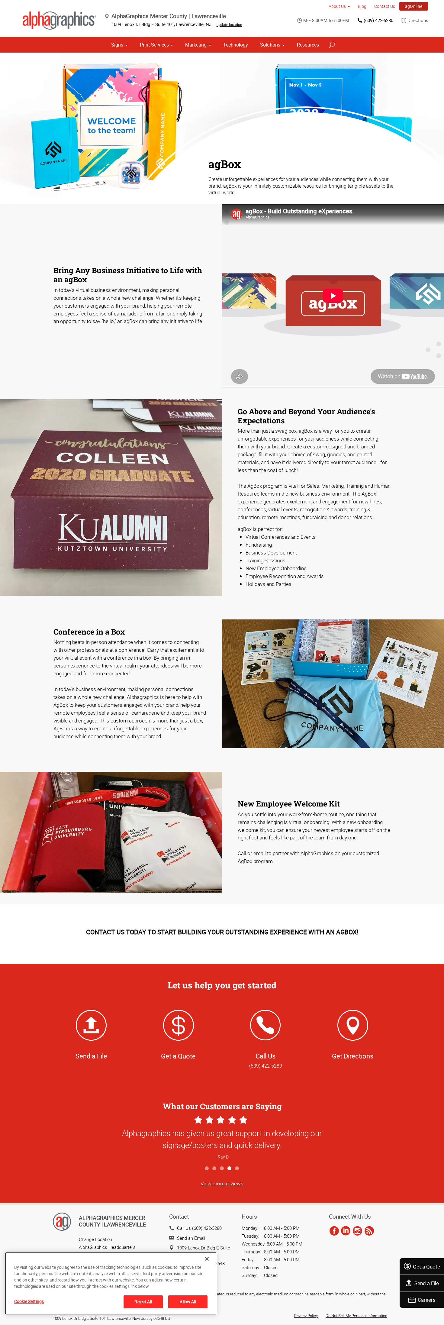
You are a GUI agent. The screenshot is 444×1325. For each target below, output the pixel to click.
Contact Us (384, 6)
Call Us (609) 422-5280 (199, 1228)
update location (229, 24)
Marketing (196, 44)
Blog (362, 6)
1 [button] (207, 1168)
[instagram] (357, 1231)
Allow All (188, 1301)
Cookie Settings (29, 1301)
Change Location (95, 1239)
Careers (427, 1299)
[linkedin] (345, 1231)
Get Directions (352, 1056)
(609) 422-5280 (378, 20)
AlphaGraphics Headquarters (107, 1247)
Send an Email (191, 1238)
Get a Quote (426, 1266)
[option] (222, 1138)
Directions (417, 20)
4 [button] (229, 1168)
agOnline (414, 6)
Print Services (154, 44)
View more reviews (222, 1183)
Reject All (143, 1301)
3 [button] (222, 1168)
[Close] (207, 1258)
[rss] (369, 1231)
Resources (308, 44)
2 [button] (214, 1168)
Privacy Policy (306, 1315)
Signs (117, 44)
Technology (235, 44)
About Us (337, 6)
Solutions (270, 44)
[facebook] (334, 1231)
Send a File (426, 1283)
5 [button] (237, 1168)
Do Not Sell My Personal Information (356, 1315)
